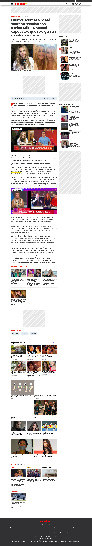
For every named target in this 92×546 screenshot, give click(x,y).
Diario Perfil (8, 528)
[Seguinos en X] (80, 4)
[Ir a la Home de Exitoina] (21, 4)
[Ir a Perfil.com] (77, 1)
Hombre (39, 528)
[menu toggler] (12, 4)
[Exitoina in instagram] (73, 4)
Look (66, 528)
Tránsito (76, 532)
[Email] (55, 99)
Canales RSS (17, 532)
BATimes (85, 528)
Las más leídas (64, 37)
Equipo (54, 532)
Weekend (52, 528)
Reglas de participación (65, 532)
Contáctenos (37, 532)
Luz (70, 528)
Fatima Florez (15, 333)
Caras (14, 528)
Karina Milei (51, 103)
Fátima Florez (19, 103)
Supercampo (59, 528)
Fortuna (33, 528)
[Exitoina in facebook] (76, 4)
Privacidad (46, 532)
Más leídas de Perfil (66, 104)
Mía (73, 528)
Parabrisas (45, 528)
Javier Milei (33, 333)
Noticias (19, 528)
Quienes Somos (27, 532)
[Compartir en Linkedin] (53, 99)
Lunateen (78, 528)
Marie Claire (26, 528)
